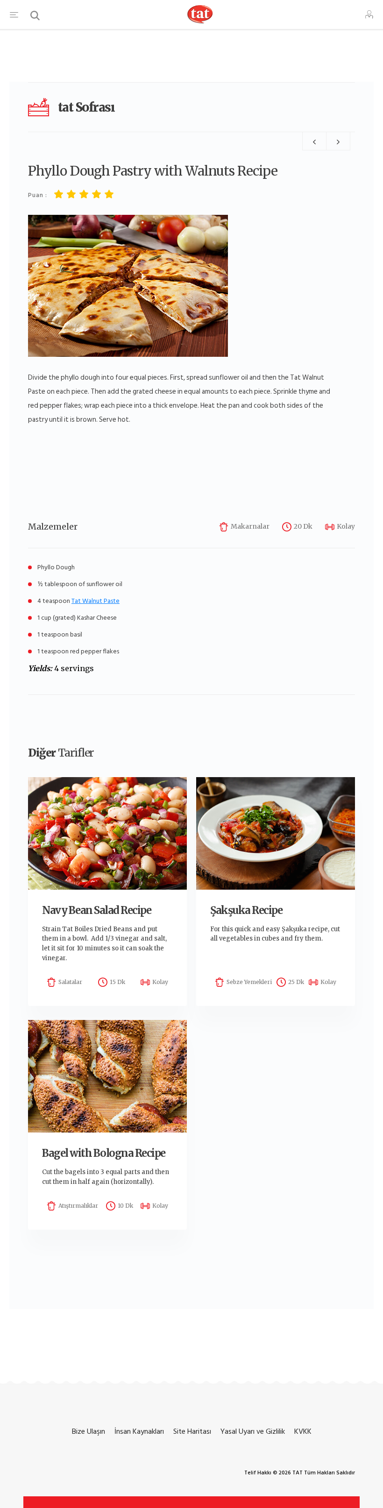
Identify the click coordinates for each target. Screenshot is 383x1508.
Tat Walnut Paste (95, 600)
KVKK (303, 1431)
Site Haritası (192, 1431)
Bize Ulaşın (88, 1431)
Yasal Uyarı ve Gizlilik (252, 1431)
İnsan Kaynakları (139, 1431)
